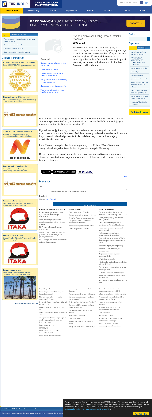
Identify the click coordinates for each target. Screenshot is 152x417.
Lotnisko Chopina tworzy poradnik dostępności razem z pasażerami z (81, 220)
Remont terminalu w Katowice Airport (17, 52)
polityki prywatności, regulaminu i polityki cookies (59, 413)
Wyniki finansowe (107, 259)
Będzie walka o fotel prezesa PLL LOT (82, 302)
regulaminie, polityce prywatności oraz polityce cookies (87, 409)
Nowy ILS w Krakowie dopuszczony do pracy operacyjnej (54, 81)
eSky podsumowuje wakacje (13, 48)
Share (125, 176)
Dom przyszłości (104, 312)
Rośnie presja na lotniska (49, 69)
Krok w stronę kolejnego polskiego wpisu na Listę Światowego (51, 214)
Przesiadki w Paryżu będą (111, 272)
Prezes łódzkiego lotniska (81, 226)
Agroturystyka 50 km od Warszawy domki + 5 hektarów (139, 84)
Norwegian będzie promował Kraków (82, 294)
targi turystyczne (74, 318)
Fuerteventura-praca (137, 75)
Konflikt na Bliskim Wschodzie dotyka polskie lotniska (52, 74)
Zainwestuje (135, 72)
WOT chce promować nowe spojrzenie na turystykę (52, 241)
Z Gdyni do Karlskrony (77, 315)
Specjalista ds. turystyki (139, 68)
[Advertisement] (20, 356)
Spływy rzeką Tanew (106, 315)
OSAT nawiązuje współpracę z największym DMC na (111, 224)
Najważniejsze (15, 34)
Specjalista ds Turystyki (139, 79)
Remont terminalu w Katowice (82, 215)
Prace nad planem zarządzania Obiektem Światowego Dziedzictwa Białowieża (113, 240)
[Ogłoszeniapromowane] (20, 57)
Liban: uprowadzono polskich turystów (112, 294)
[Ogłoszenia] (139, 43)
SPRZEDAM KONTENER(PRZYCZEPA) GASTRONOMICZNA (48, 330)
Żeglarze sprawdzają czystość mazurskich (109, 255)
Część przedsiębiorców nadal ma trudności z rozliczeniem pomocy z (113, 213)
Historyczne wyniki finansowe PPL (53, 86)
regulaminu (51, 199)
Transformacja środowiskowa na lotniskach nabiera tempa (52, 91)
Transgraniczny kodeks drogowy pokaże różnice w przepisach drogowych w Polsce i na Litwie (53, 320)
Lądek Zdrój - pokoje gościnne (50, 335)
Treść (41, 187)
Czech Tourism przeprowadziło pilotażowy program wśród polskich (52, 222)
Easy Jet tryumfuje (45, 289)
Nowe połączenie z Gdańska (13, 45)
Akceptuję (141, 413)
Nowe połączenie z (79, 212)
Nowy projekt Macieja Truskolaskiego (82, 326)
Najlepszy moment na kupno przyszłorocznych (109, 234)
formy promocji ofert (46, 325)
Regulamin (43, 196)
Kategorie (141, 47)
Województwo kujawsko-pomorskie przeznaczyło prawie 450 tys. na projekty (52, 234)
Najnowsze (6, 35)
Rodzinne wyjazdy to (111, 246)
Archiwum (24, 34)
